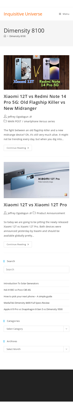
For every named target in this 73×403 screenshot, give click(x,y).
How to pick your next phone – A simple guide (28, 296)
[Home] (5, 36)
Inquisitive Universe (23, 14)
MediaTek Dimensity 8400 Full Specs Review (26, 302)
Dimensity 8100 (17, 36)
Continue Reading (19, 148)
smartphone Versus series (39, 121)
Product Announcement (51, 213)
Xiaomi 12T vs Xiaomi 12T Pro (35, 205)
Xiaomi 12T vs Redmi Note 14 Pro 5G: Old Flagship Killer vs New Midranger (35, 102)
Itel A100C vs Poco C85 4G (17, 289)
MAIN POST (14, 121)
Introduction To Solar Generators (21, 283)
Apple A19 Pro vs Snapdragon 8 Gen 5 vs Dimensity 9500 (33, 309)
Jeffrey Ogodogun (18, 116)
